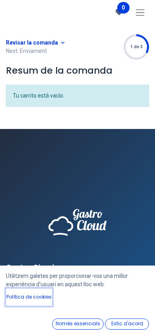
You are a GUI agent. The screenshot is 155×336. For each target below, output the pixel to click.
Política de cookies (29, 296)
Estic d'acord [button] (127, 323)
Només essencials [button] (78, 323)
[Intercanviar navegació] (140, 12)
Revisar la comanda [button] (32, 42)
